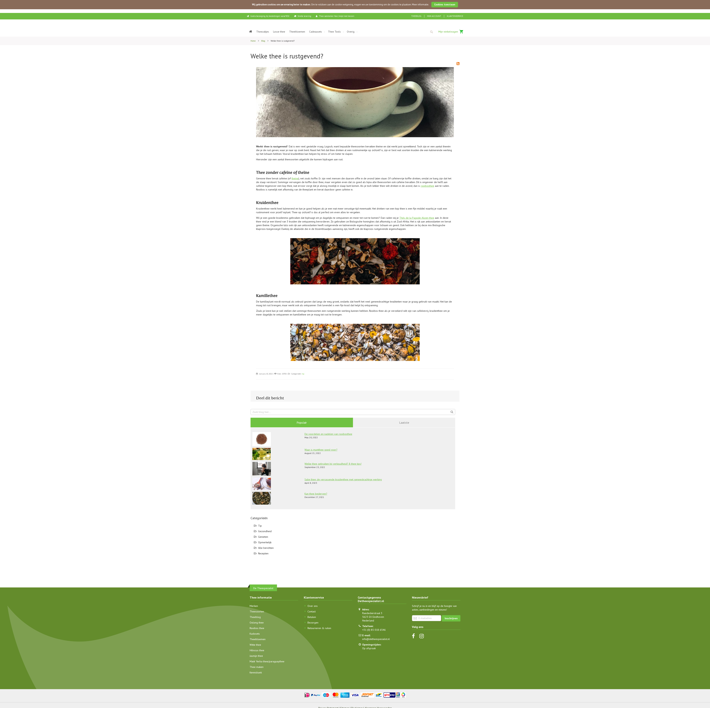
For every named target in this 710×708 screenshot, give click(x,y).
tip (303, 374)
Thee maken (256, 667)
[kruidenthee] (355, 261)
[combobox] (431, 32)
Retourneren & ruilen (319, 628)
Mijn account (434, 16)
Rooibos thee (257, 628)
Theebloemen (258, 639)
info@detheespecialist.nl (376, 639)
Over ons (312, 606)
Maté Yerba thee (259, 661)
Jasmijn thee (256, 656)
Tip (260, 525)
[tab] (302, 422)
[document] (355, 4)
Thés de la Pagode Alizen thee (416, 217)
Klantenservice (455, 16)
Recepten (263, 553)
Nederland (368, 620)
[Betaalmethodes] (355, 694)
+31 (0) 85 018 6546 (374, 629)
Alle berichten (266, 548)
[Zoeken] (452, 411)
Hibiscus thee (257, 650)
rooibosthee (427, 185)
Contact (311, 611)
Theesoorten (257, 611)
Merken (254, 606)
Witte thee (255, 644)
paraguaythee (276, 661)
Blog (263, 41)
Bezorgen (312, 622)
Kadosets (255, 633)
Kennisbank (256, 672)
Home (253, 41)
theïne (295, 178)
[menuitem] (250, 32)
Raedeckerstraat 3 (372, 613)
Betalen (311, 617)
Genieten (263, 536)
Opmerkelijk (264, 542)
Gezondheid (265, 531)
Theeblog (416, 16)
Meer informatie (420, 4)
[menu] (355, 32)
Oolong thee (257, 622)
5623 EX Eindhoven (373, 617)
